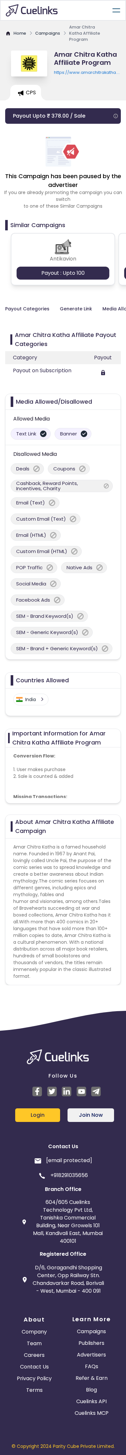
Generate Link (76, 309)
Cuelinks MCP (92, 1413)
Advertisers (91, 1354)
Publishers (91, 1343)
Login (38, 1115)
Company (34, 1331)
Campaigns (91, 1331)
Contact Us (34, 1366)
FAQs (91, 1366)
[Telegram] (96, 1091)
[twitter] (53, 1091)
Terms (34, 1390)
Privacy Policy (34, 1378)
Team (34, 1343)
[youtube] (82, 1091)
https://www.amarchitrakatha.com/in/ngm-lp (87, 72)
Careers (34, 1355)
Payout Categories (27, 309)
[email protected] (69, 1160)
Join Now (91, 1115)
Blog (91, 1389)
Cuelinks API (91, 1401)
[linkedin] (67, 1091)
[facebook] (38, 1091)
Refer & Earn (92, 1378)
